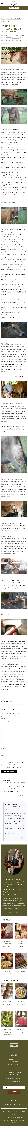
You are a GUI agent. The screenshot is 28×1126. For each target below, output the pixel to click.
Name (4, 748)
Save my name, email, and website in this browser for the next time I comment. (15, 764)
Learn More (14, 8)
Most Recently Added (14, 19)
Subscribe (14, 1092)
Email (3, 755)
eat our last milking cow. (11, 140)
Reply (22, 796)
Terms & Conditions (14, 1064)
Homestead (5, 21)
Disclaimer (14, 1062)
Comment (5, 722)
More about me (14, 912)
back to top (14, 1045)
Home (3, 19)
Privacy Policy (14, 1059)
